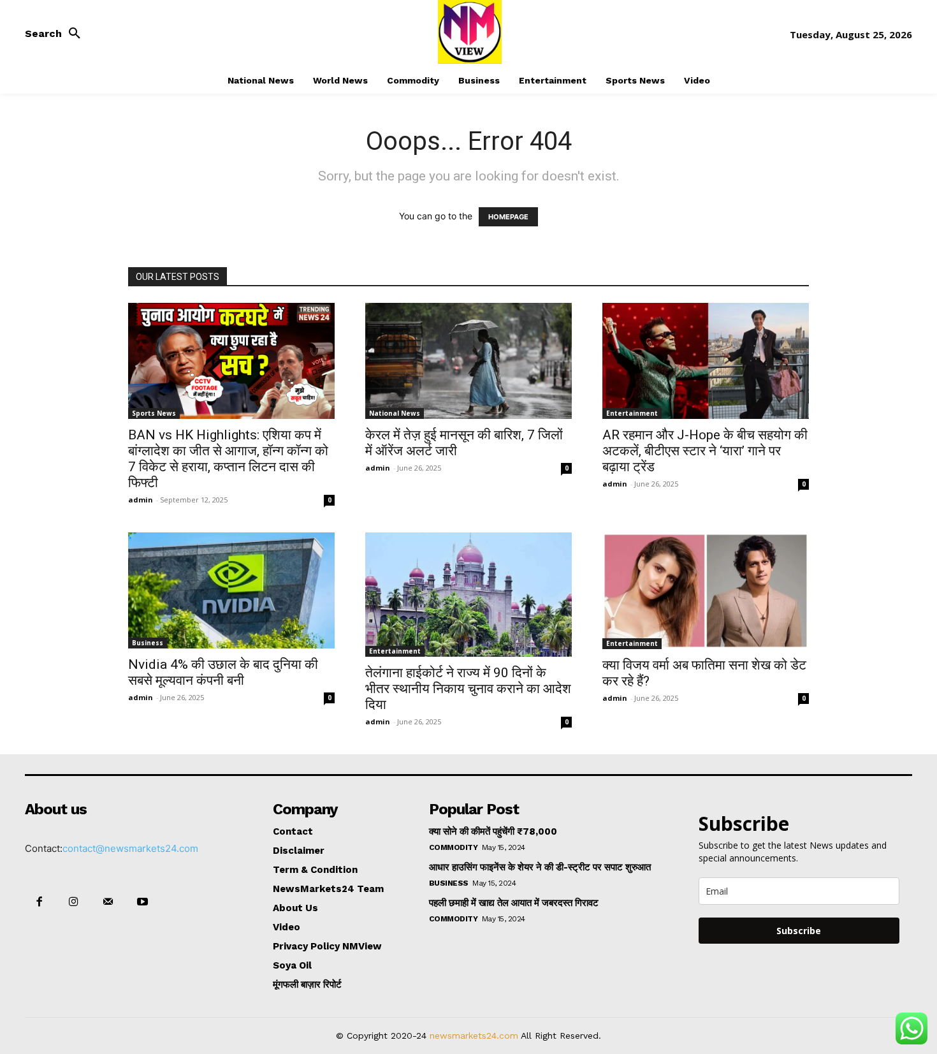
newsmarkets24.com (474, 1035)
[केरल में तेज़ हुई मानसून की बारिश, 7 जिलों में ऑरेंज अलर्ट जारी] (468, 361)
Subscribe (798, 931)
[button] (56, 33)
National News (394, 413)
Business (147, 642)
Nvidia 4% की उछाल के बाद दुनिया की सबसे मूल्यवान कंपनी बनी (223, 672)
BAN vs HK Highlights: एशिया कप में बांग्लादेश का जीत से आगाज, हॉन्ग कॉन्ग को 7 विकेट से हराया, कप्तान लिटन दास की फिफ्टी (228, 458)
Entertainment (632, 413)
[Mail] (108, 902)
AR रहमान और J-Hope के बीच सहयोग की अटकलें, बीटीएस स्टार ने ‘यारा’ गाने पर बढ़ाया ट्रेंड (705, 450)
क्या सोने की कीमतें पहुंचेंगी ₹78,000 (493, 831)
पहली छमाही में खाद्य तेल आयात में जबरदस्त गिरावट (514, 903)
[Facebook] (39, 902)
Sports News (154, 413)
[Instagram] (73, 902)
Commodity (453, 847)
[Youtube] (143, 902)
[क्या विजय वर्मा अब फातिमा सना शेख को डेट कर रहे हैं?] (705, 590)
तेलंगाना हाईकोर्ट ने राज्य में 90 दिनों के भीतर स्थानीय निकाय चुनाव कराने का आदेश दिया (468, 688)
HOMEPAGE (508, 216)
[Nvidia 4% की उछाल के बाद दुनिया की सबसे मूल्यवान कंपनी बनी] (231, 590)
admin (140, 499)
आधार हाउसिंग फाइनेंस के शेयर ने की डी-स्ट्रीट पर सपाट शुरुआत (540, 867)
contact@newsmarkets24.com (130, 848)
